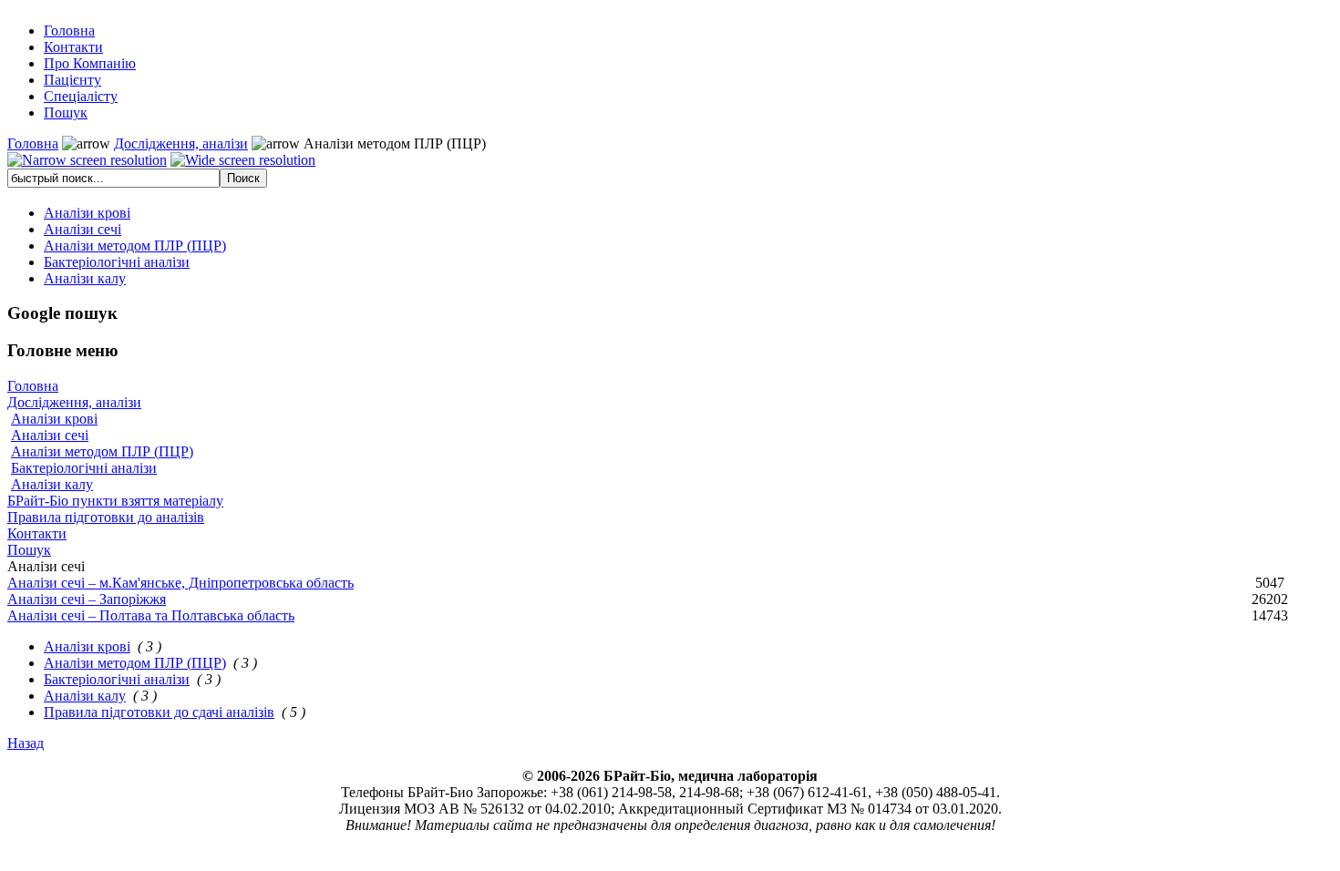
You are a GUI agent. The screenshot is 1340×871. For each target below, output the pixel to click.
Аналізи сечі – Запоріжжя (86, 599)
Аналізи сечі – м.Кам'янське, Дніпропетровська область (180, 582)
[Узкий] (87, 160)
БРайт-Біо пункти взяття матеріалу (115, 500)
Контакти (37, 533)
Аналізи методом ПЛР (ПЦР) (102, 451)
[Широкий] (242, 160)
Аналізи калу (52, 484)
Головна (32, 143)
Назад (25, 743)
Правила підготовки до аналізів (105, 517)
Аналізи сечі (49, 435)
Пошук (29, 550)
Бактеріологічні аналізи (84, 468)
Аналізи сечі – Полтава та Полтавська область (150, 615)
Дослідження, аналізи (181, 143)
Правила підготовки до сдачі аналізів (159, 712)
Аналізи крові (54, 418)
